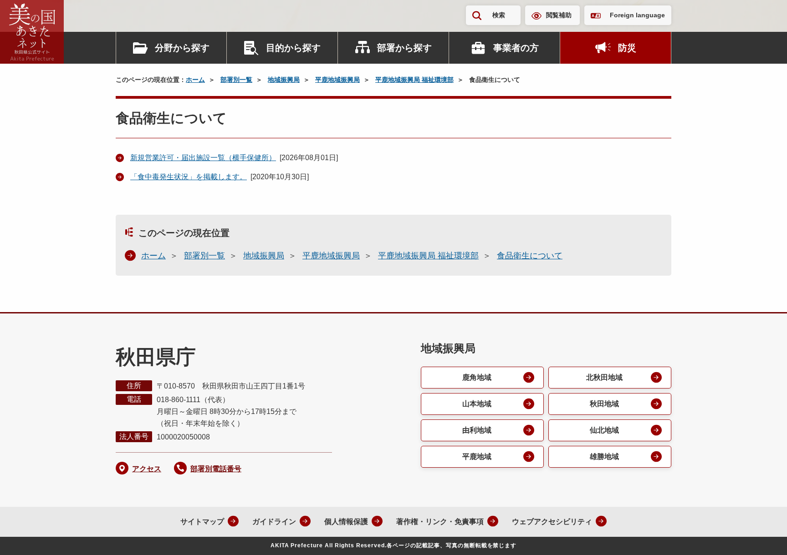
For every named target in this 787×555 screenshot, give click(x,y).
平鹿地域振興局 (337, 79)
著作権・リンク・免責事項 (440, 521)
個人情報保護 (346, 521)
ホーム (195, 79)
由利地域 (476, 430)
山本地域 (476, 404)
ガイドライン (274, 521)
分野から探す (182, 48)
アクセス (146, 469)
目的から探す (293, 48)
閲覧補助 (559, 15)
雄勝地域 (604, 456)
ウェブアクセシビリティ (552, 521)
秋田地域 (604, 404)
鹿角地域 (476, 377)
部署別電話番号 (215, 469)
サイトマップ (202, 521)
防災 (627, 48)
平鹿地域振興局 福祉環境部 (414, 79)
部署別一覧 (236, 79)
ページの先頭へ (762, 536)
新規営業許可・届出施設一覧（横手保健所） (203, 157)
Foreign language (637, 15)
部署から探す (404, 48)
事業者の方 (516, 48)
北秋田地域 (604, 377)
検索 (498, 15)
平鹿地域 (476, 456)
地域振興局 (284, 79)
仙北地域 (604, 430)
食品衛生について (529, 255)
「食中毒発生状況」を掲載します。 (188, 177)
